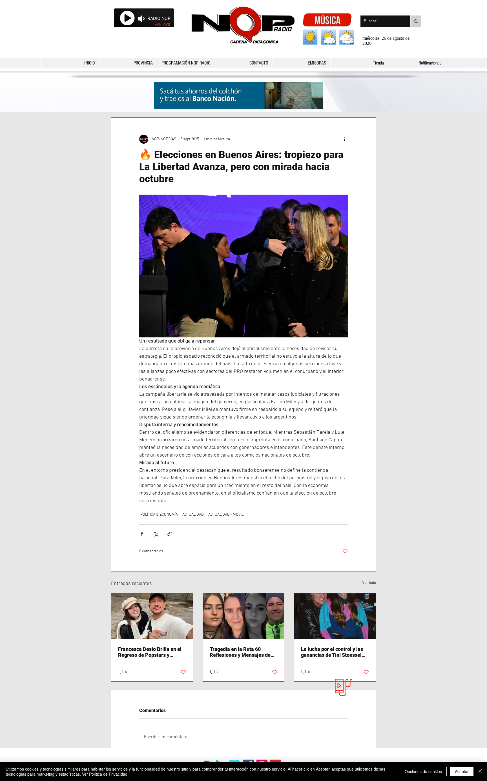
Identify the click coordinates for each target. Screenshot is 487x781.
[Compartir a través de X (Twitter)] (155, 534)
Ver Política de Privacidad (104, 774)
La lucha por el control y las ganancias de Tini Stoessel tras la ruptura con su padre (332, 652)
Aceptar (462, 771)
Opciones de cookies (423, 771)
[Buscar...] (415, 21)
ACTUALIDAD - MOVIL (226, 514)
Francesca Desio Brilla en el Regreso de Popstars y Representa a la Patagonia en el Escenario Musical (151, 652)
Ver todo (369, 582)
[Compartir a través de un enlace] (169, 534)
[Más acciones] (344, 139)
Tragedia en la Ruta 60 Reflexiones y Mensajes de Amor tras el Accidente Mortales (240, 652)
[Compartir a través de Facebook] (142, 534)
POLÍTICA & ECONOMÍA (159, 514)
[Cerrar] (480, 771)
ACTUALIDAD (193, 514)
